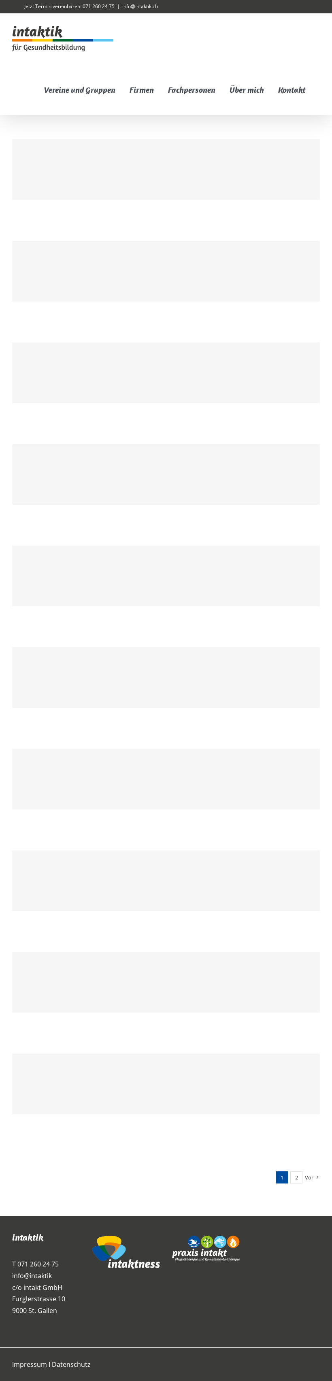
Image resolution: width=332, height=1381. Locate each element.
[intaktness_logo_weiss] (126, 1238)
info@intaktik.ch (140, 6)
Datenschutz (71, 1364)
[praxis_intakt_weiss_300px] (206, 1238)
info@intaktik (32, 1275)
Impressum (29, 1364)
